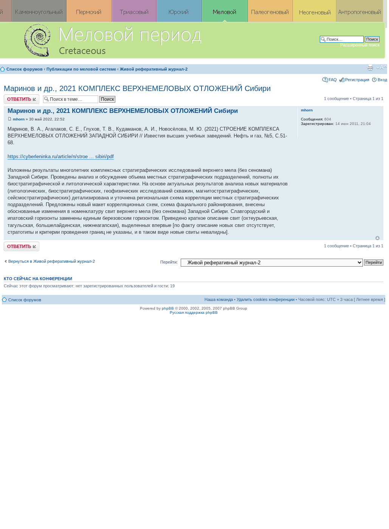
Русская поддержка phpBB (194, 312)
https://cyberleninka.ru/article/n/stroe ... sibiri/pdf (61, 156)
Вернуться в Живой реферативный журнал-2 (51, 261)
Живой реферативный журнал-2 (154, 69)
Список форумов (24, 69)
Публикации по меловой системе (81, 69)
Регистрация (357, 79)
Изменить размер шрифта (381, 67)
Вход (382, 79)
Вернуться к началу (377, 238)
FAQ (333, 79)
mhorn (19, 119)
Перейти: (169, 262)
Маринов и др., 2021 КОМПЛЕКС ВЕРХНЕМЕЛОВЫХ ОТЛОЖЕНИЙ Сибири (137, 88)
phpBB (168, 308)
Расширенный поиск (360, 45)
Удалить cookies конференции (265, 299)
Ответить (13, 96)
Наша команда (219, 299)
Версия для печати (370, 67)
